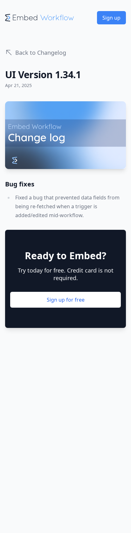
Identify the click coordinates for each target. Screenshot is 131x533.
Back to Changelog (40, 52)
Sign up (111, 17)
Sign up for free (66, 299)
